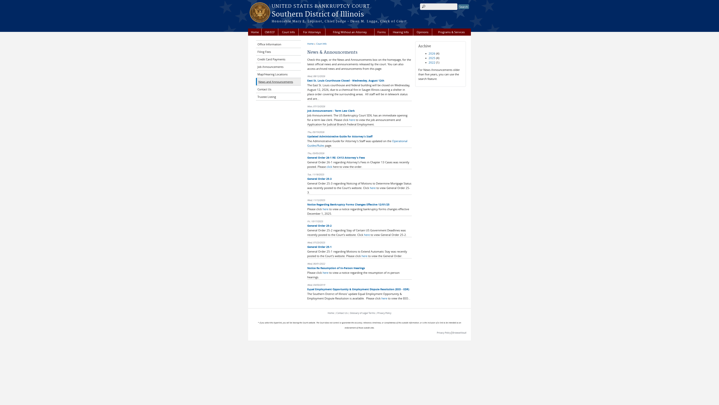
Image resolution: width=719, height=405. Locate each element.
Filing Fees (264, 52)
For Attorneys (312, 32)
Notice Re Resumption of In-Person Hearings (336, 268)
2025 (432, 58)
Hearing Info (401, 32)
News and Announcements (275, 82)
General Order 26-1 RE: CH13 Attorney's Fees (336, 157)
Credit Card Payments (271, 59)
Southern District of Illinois (318, 14)
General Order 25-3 (319, 179)
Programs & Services (451, 32)
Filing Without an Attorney (350, 32)
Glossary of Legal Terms (362, 312)
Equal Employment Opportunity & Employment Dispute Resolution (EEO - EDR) (358, 289)
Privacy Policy (384, 312)
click (329, 167)
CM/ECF (270, 32)
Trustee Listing (266, 97)
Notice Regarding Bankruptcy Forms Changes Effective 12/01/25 (348, 204)
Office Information (269, 44)
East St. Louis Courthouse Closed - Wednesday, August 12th (345, 80)
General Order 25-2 (319, 225)
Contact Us (264, 89)
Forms (381, 32)
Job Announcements (270, 67)
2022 (432, 62)
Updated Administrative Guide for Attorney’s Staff (339, 136)
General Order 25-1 (319, 247)
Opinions (422, 32)
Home (255, 32)
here (352, 120)
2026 (432, 53)
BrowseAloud (459, 332)
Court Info (288, 32)
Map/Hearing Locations (272, 74)
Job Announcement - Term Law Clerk (331, 110)
